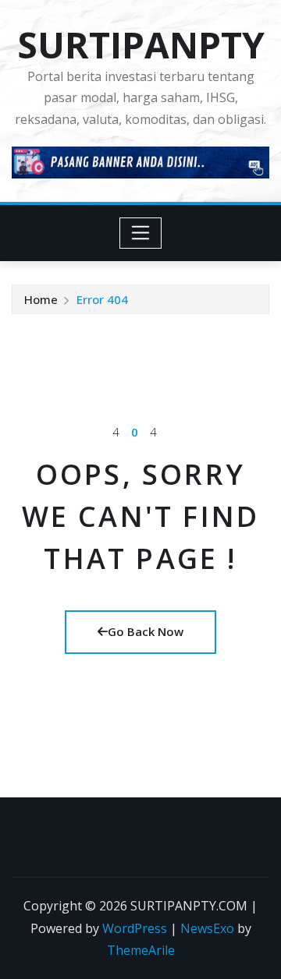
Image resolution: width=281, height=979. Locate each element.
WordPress (134, 928)
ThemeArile (141, 950)
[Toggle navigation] (140, 233)
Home (41, 299)
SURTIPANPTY (141, 44)
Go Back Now (145, 631)
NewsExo (207, 928)
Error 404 (102, 299)
